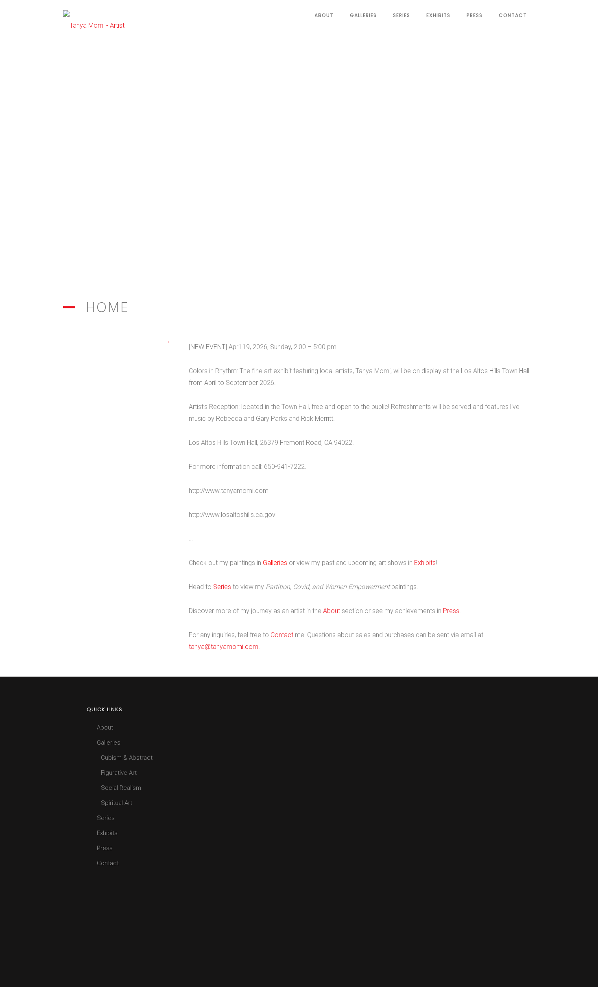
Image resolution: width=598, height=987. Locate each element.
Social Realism (121, 787)
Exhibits (438, 15)
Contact (513, 15)
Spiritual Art (116, 803)
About (324, 15)
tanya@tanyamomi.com (223, 647)
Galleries (363, 15)
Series (401, 15)
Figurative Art (119, 772)
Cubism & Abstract (127, 757)
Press (474, 15)
